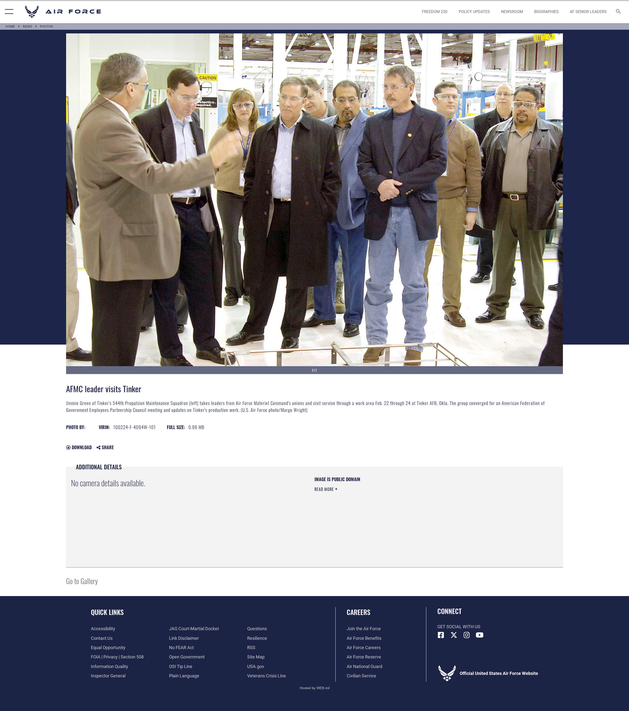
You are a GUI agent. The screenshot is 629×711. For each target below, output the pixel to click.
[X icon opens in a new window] (453, 635)
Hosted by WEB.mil (314, 688)
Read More (324, 489)
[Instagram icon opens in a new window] (467, 635)
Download (81, 447)
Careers (358, 612)
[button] (8, 11)
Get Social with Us (458, 626)
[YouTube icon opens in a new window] (479, 635)
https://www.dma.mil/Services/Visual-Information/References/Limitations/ (372, 513)
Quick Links (107, 612)
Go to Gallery (82, 580)
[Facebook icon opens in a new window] (441, 635)
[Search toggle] (619, 11)
